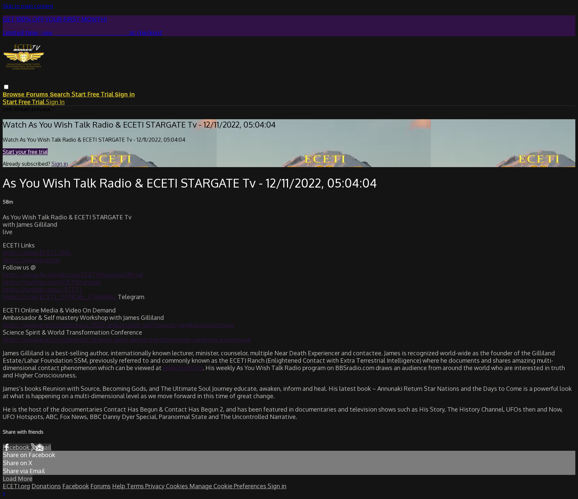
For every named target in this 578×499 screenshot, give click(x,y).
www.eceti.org (183, 367)
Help (119, 486)
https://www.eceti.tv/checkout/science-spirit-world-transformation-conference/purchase (127, 339)
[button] (6, 87)
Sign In (55, 101)
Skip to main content (28, 6)
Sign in (125, 94)
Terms (135, 486)
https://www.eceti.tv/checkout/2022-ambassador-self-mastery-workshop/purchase (118, 325)
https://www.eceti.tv (32, 260)
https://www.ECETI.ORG (37, 252)
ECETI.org (16, 486)
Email (43, 447)
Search (61, 94)
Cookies (177, 486)
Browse (14, 94)
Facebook (17, 447)
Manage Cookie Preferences (228, 486)
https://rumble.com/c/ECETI (42, 289)
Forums (38, 94)
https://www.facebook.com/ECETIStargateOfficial (73, 274)
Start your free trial (25, 151)
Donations (46, 486)
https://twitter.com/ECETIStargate (52, 282)
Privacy (155, 486)
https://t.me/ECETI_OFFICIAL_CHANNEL (59, 296)
